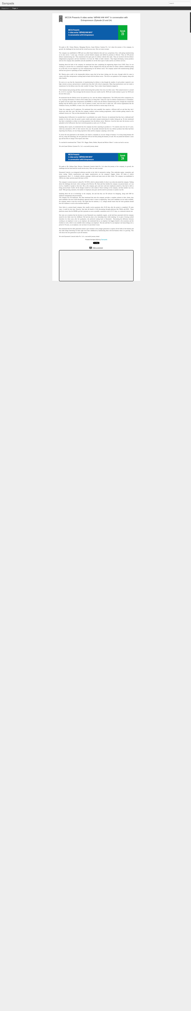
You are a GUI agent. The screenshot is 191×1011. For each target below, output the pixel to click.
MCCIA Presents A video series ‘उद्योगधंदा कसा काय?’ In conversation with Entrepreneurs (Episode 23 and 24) (96, 19)
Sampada (104, 239)
